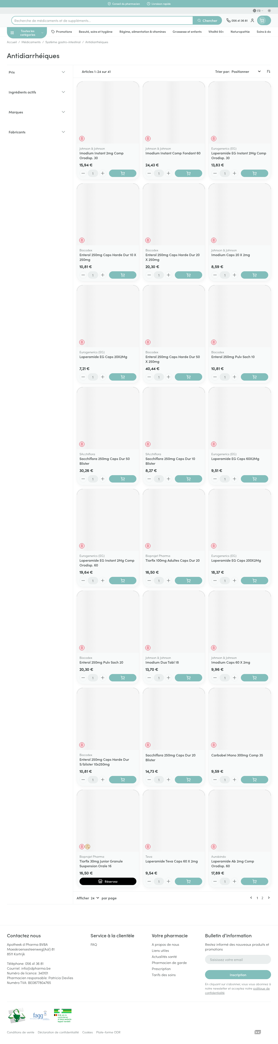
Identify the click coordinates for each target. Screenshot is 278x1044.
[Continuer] (268, 898)
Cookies (87, 1032)
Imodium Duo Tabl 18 (162, 662)
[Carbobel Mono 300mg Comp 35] (240, 719)
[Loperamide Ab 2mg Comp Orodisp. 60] (240, 821)
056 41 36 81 (34, 963)
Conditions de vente (20, 1032)
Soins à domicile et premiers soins (34, 112)
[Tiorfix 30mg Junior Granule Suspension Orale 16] (108, 821)
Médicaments (34, 135)
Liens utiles (160, 950)
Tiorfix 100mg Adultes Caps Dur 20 (173, 560)
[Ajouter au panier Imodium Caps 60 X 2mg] (254, 677)
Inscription (238, 974)
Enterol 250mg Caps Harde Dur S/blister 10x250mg (104, 761)
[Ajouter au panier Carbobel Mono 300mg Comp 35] (254, 779)
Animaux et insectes (34, 124)
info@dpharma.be (36, 968)
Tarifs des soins (164, 974)
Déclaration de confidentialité (58, 1032)
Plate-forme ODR (108, 1032)
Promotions (19, 41)
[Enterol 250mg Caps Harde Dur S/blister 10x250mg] (108, 719)
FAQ (94, 944)
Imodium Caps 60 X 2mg (230, 662)
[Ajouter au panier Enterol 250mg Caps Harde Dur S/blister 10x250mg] (122, 779)
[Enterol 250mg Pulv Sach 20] (108, 622)
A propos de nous (165, 944)
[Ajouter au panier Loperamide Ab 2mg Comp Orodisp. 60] (254, 881)
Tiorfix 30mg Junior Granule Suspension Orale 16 (101, 863)
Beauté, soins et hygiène (34, 53)
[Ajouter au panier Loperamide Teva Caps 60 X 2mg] (188, 881)
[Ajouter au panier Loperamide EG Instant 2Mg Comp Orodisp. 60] (122, 580)
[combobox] (102, 20)
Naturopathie (34, 100)
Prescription (161, 968)
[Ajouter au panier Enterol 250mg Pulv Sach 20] (122, 677)
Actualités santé (164, 956)
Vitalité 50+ (34, 89)
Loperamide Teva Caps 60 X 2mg (172, 861)
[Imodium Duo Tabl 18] (174, 622)
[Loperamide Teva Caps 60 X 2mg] (174, 821)
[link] (252, 898)
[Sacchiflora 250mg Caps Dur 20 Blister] (174, 719)
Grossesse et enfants (34, 79)
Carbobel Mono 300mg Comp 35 (237, 755)
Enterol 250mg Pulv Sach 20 (101, 662)
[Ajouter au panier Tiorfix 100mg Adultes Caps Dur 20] (188, 580)
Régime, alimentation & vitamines (34, 67)
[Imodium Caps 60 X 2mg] (240, 622)
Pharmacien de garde (169, 962)
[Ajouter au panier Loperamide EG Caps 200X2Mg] (254, 580)
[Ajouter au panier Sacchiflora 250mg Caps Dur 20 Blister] (188, 779)
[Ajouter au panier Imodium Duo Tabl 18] (188, 677)
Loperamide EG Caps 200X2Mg (236, 560)
